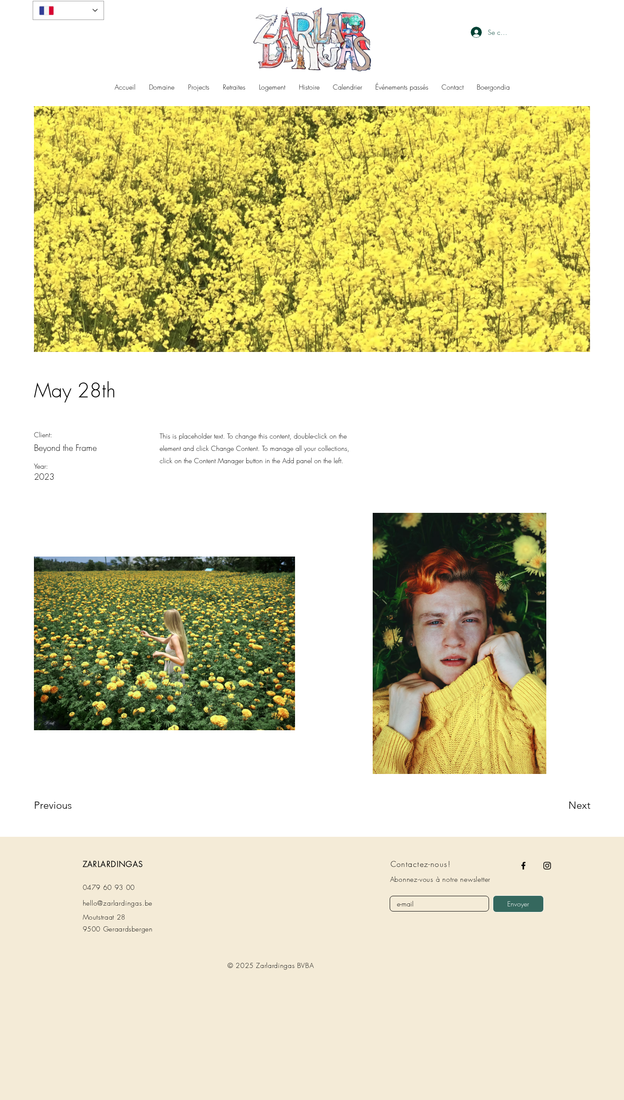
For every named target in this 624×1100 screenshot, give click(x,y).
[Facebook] (523, 866)
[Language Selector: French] (68, 10)
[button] (272, 87)
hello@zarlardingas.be (118, 903)
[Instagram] (547, 866)
